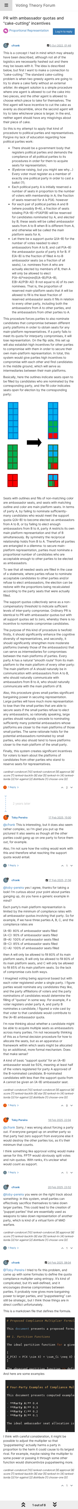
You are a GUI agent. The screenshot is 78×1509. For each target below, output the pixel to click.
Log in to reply (63, 31)
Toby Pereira (19, 817)
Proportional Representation (29, 30)
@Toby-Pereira (13, 1270)
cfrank (15, 45)
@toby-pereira (13, 887)
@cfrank (9, 824)
